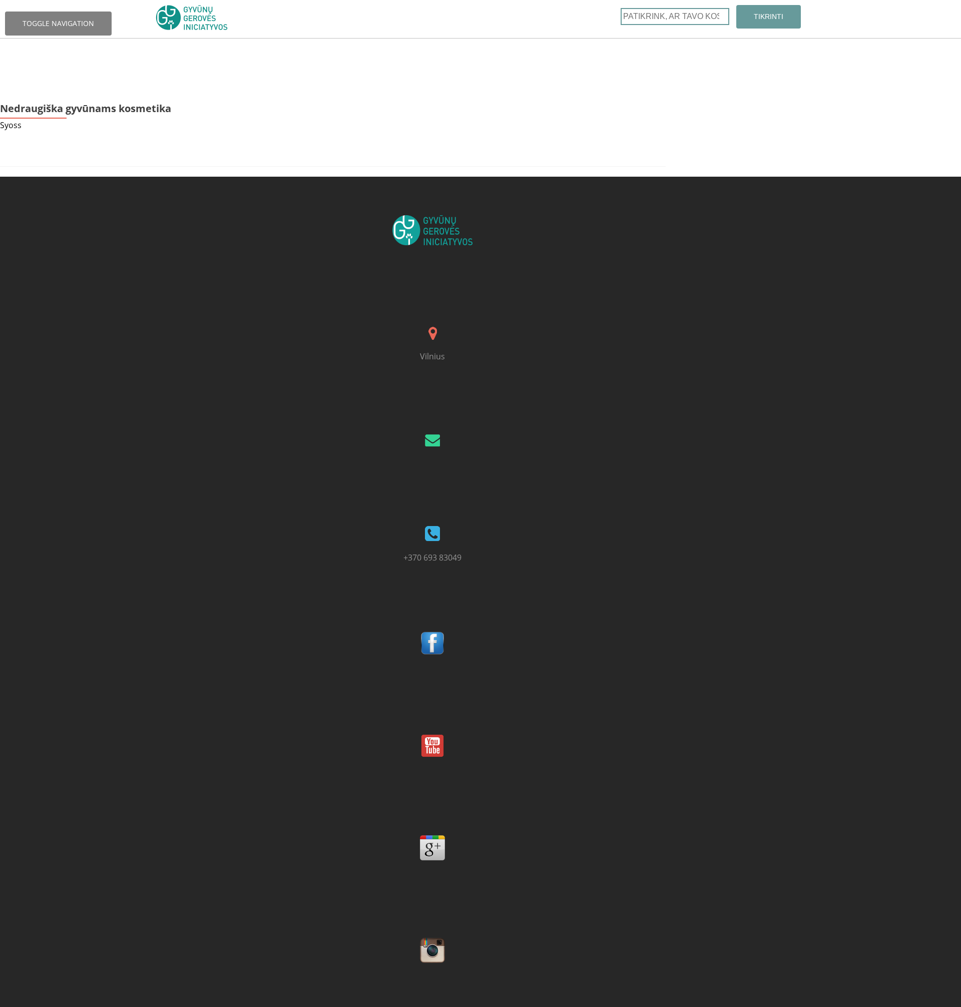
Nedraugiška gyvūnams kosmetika (85, 108)
